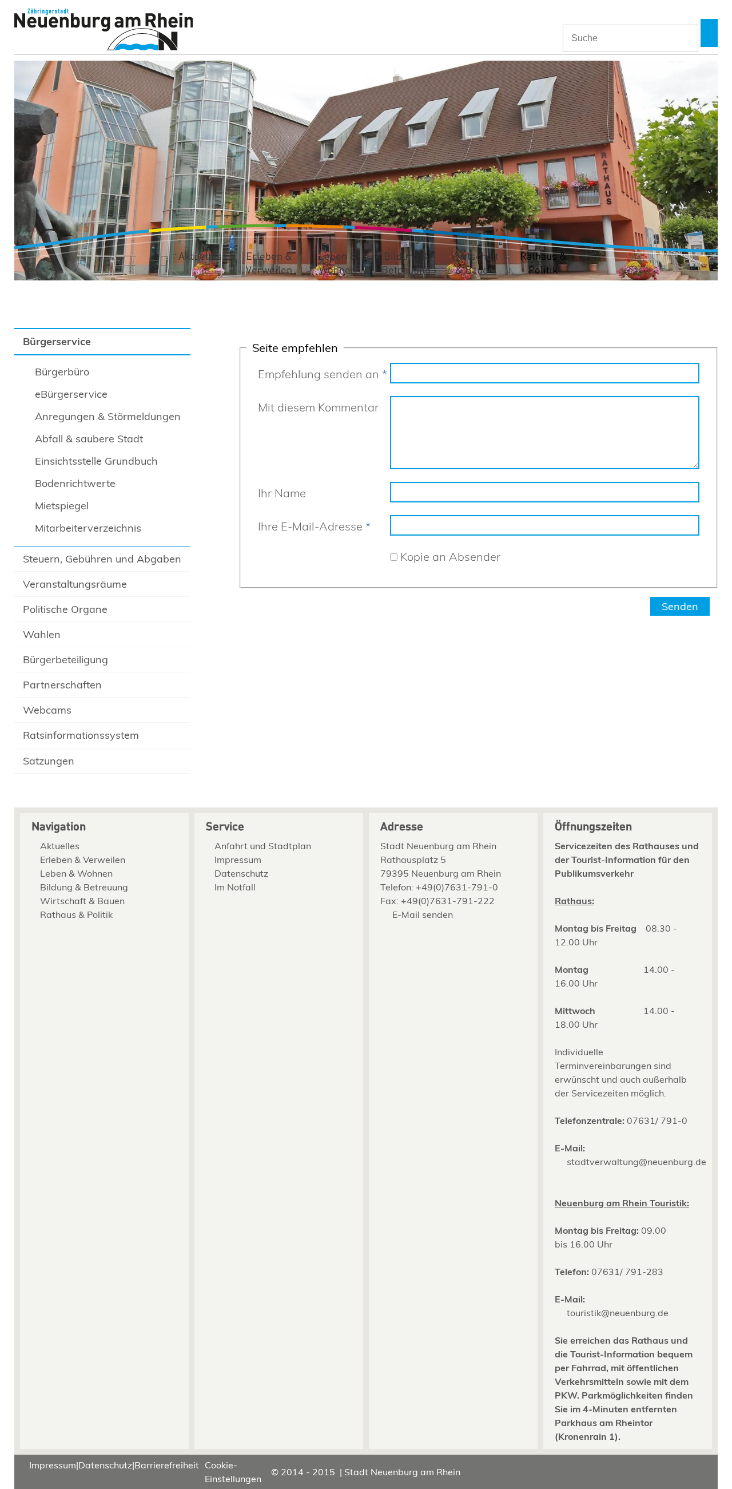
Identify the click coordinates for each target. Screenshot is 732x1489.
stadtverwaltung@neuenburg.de (636, 1161)
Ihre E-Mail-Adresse (314, 526)
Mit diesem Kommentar (318, 407)
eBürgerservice (71, 394)
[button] (709, 33)
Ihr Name (282, 493)
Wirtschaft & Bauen (475, 263)
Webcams (47, 709)
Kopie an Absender (450, 556)
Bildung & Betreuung (406, 263)
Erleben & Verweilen (269, 263)
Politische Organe (65, 609)
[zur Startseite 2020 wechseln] (103, 31)
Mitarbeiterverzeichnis (88, 527)
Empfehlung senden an (322, 374)
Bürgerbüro (62, 371)
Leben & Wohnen (338, 263)
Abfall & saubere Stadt (89, 438)
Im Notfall (235, 887)
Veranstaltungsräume (75, 584)
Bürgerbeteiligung (65, 659)
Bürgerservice (57, 341)
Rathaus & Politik (543, 263)
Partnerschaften (62, 684)
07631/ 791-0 (657, 1120)
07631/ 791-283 (627, 1271)
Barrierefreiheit (166, 1465)
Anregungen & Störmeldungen (108, 416)
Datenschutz (241, 873)
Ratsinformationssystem (81, 735)
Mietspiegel (62, 505)
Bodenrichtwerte (75, 483)
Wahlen (42, 634)
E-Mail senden (422, 914)
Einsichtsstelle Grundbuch (96, 461)
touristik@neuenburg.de (618, 1312)
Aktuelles (200, 256)
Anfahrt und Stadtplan (262, 846)
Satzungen (48, 760)
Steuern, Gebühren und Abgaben (102, 558)
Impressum (237, 859)
